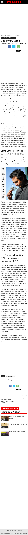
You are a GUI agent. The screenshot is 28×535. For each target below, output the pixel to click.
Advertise (14, 530)
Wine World (12, 38)
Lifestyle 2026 (4, 38)
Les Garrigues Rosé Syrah (7, 378)
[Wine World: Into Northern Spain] (5, 418)
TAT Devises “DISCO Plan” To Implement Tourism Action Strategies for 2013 (7, 400)
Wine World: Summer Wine (17, 431)
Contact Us (8, 530)
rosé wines (18, 378)
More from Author (11, 412)
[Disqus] (14, 463)
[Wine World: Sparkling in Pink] (5, 425)
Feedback (20, 530)
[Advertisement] (14, 19)
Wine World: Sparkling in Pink (18, 424)
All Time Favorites (3, 420)
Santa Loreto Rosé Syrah (7, 380)
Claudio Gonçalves (10, 376)
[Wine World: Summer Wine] (5, 433)
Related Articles (10, 408)
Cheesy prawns (23, 398)
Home (2, 35)
